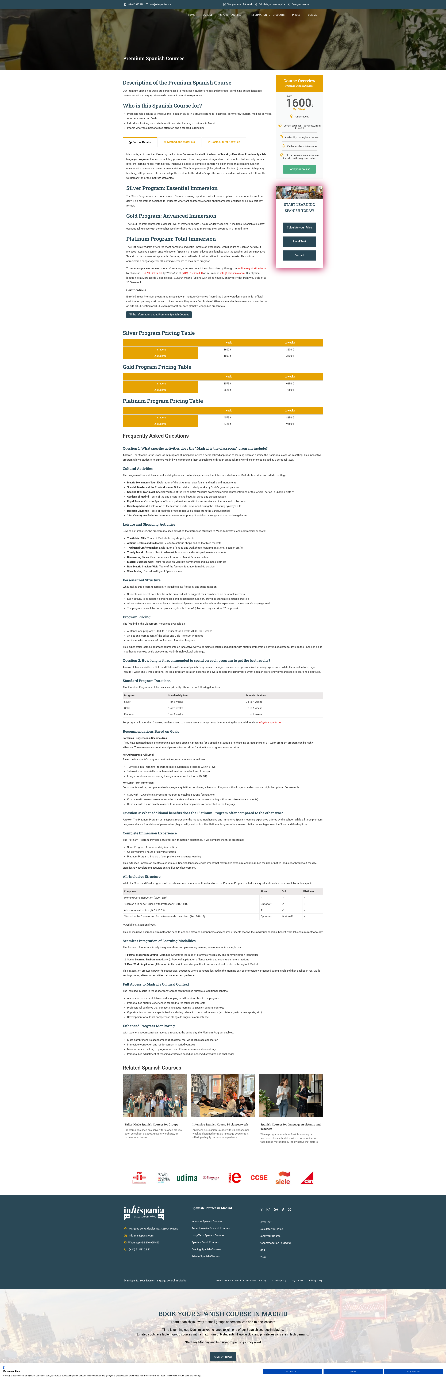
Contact (313, 14)
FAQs (263, 1256)
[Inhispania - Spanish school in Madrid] (145, 15)
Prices (296, 14)
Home (191, 14)
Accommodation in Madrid (275, 1242)
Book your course (300, 4)
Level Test (265, 1222)
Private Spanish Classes (206, 1256)
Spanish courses (230, 14)
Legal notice (297, 1280)
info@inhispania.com (160, 4)
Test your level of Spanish (239, 4)
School (208, 14)
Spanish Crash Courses (205, 1242)
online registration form (252, 268)
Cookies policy (279, 1280)
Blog (262, 1249)
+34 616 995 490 (135, 4)
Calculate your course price (272, 4)
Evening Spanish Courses (206, 1249)
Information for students (267, 14)
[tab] (140, 142)
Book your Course (270, 1236)
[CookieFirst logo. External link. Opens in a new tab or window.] (4, 1367)
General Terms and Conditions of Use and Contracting (241, 1280)
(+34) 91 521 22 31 (151, 273)
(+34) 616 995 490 (192, 273)
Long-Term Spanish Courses (208, 1235)
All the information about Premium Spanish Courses (159, 314)
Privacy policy (315, 1280)
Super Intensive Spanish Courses (211, 1228)
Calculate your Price (271, 1229)
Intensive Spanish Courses (207, 1221)
